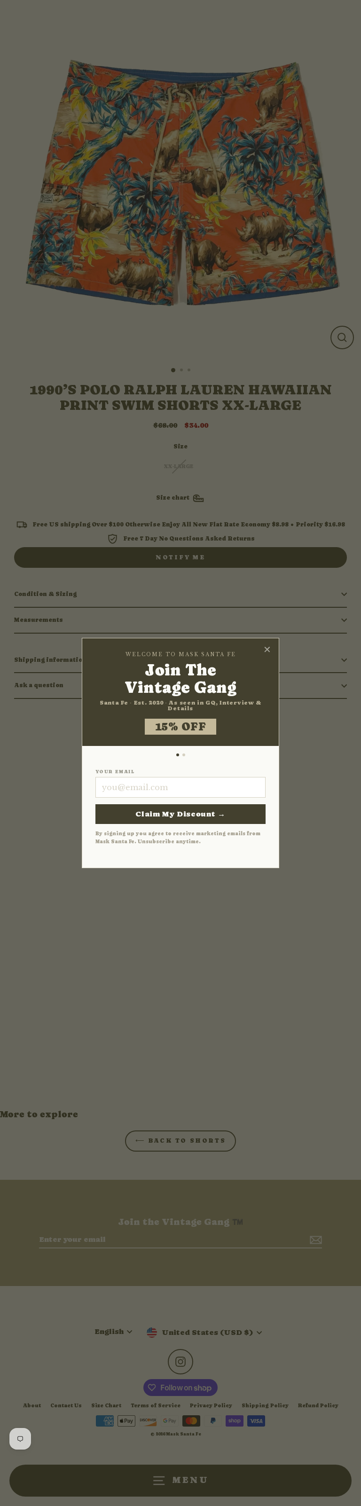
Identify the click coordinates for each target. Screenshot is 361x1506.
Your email (114, 771)
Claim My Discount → (180, 813)
